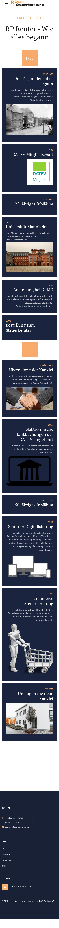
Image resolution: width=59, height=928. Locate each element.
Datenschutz (7, 860)
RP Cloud (5, 866)
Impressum (6, 854)
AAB (3, 849)
